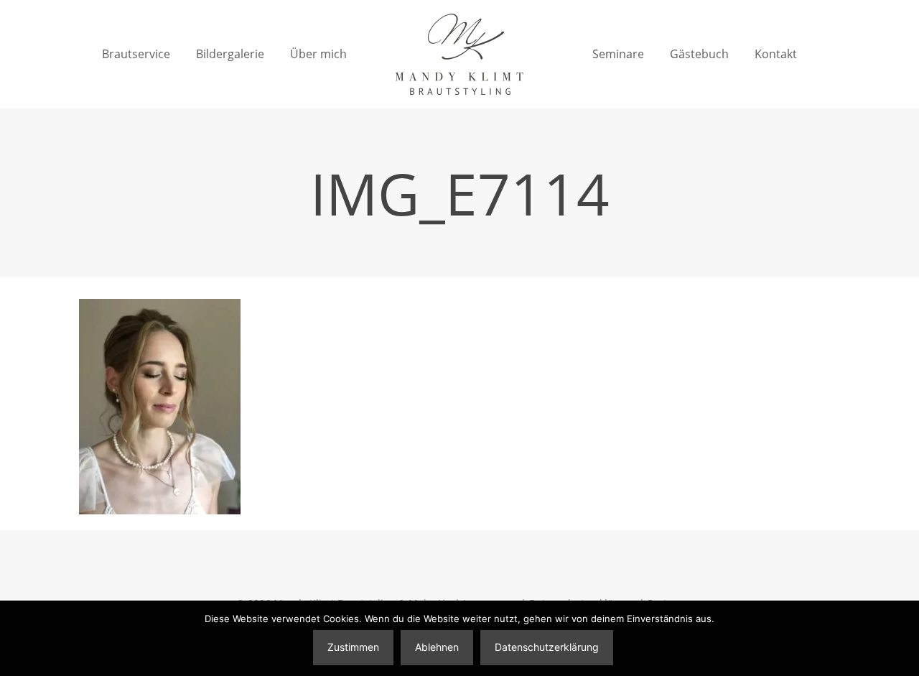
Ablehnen (437, 647)
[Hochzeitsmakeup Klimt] (459, 54)
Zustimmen (353, 647)
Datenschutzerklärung (547, 647)
